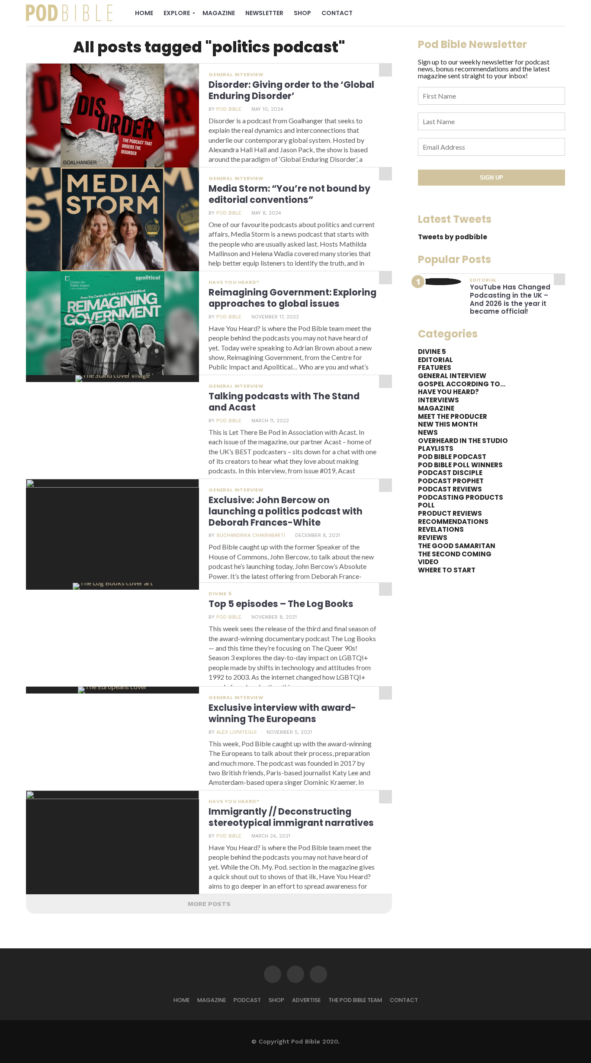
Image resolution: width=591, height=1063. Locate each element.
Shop (302, 13)
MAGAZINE (436, 408)
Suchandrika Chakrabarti (250, 535)
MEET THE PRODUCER (452, 416)
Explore (177, 13)
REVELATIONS (441, 529)
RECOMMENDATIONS (453, 521)
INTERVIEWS (438, 400)
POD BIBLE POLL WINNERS (460, 464)
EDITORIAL (435, 359)
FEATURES (434, 367)
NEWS (428, 432)
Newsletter (264, 13)
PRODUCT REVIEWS (450, 513)
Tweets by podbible (452, 236)
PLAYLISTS (435, 448)
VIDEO (428, 561)
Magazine (218, 13)
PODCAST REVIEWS (450, 489)
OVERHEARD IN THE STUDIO (463, 440)
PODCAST (247, 1000)
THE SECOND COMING (454, 554)
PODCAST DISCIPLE (450, 472)
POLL (426, 505)
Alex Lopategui (236, 732)
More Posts (209, 903)
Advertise (306, 1000)
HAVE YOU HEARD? (448, 391)
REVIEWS (432, 537)
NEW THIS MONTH (448, 424)
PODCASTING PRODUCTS (460, 497)
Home (144, 13)
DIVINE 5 (432, 351)
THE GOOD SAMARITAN (456, 545)
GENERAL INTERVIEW (452, 375)
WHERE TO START (446, 570)
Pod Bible (228, 109)
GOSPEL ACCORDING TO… (461, 384)
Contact (337, 13)
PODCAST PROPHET (451, 480)
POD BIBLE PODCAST (452, 456)
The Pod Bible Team (355, 1000)
